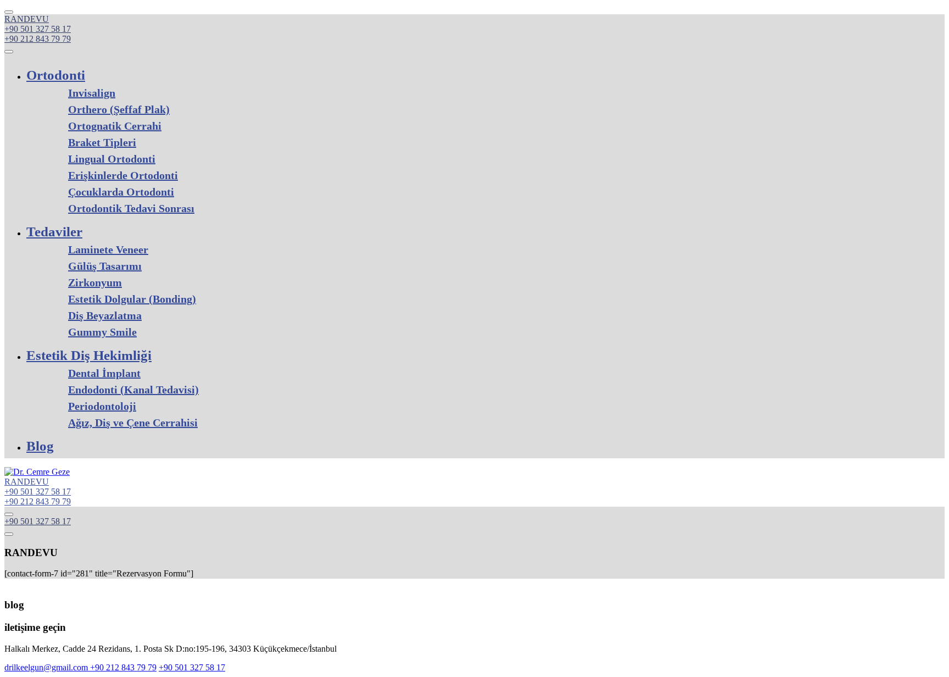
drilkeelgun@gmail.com (47, 667)
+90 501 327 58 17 (37, 29)
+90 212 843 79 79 (37, 38)
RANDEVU (26, 19)
